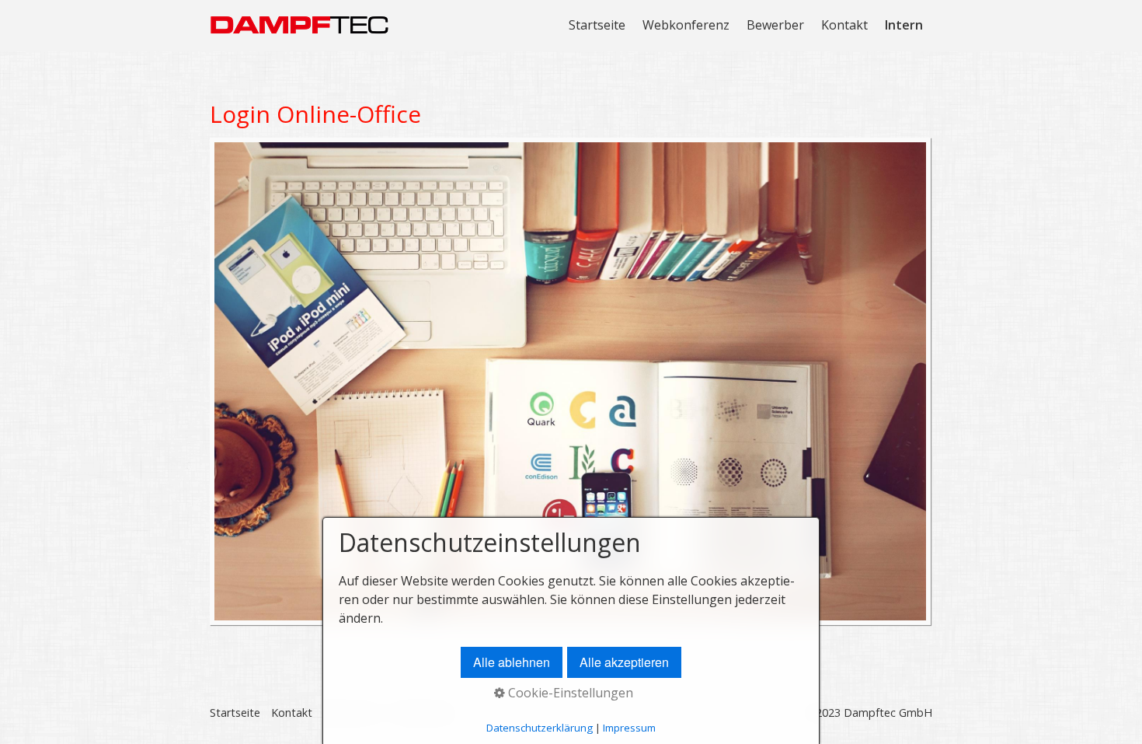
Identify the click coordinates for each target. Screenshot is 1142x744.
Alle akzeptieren (624, 662)
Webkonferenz (685, 24)
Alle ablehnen (511, 662)
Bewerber (775, 24)
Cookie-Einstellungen (569, 692)
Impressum (629, 728)
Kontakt (844, 24)
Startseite (597, 24)
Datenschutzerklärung (539, 728)
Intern (904, 24)
